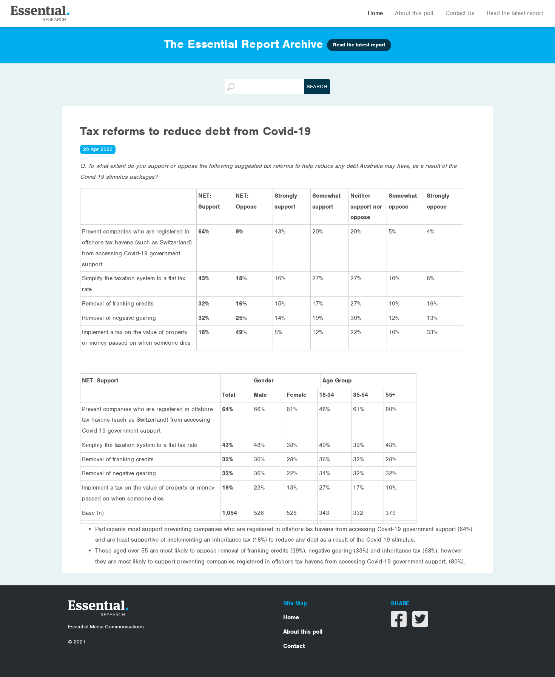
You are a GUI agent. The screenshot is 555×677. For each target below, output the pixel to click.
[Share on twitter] (420, 624)
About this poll (414, 13)
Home (375, 13)
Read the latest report (515, 13)
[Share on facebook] (400, 624)
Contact (294, 646)
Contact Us (460, 13)
